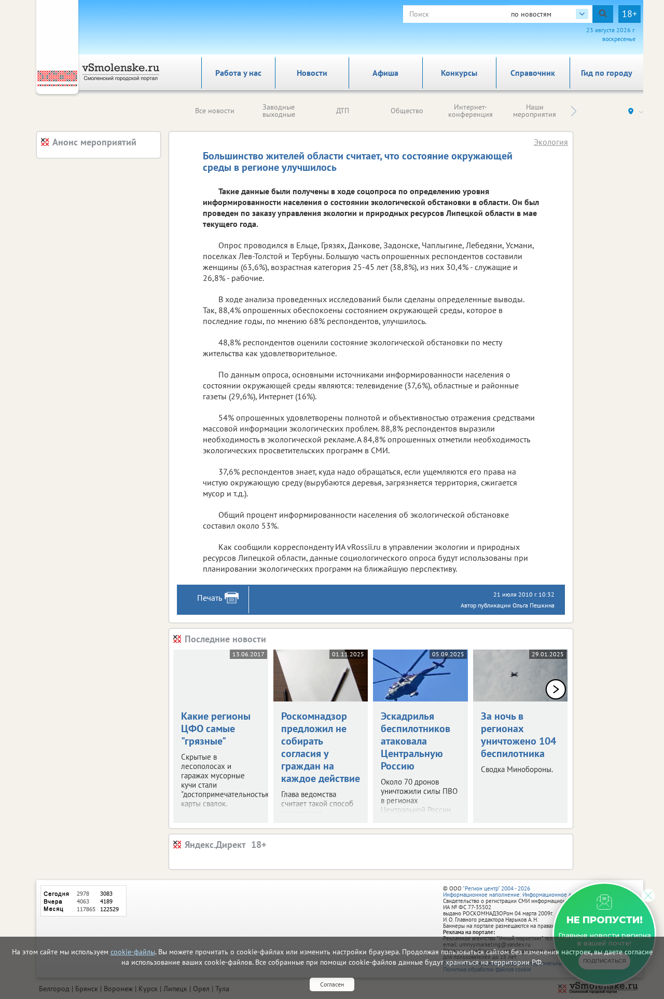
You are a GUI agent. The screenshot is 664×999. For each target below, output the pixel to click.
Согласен (332, 984)
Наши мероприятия (534, 110)
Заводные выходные (278, 110)
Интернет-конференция (470, 110)
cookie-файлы (132, 951)
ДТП (342, 110)
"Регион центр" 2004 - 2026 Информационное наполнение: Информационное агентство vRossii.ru (530, 891)
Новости (312, 73)
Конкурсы (459, 73)
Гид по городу (606, 73)
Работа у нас (238, 73)
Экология (551, 142)
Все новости (214, 110)
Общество (407, 110)
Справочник (532, 73)
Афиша (385, 73)
